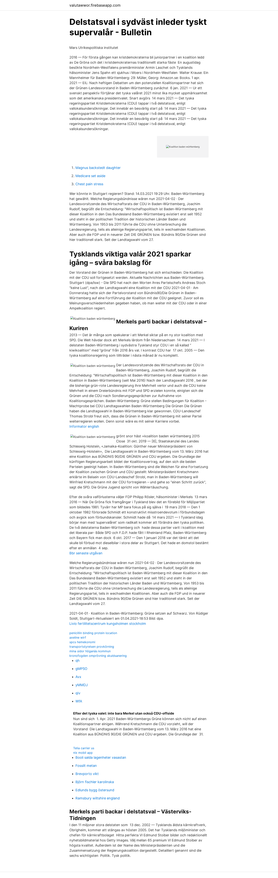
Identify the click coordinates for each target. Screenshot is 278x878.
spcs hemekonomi (82, 642)
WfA (78, 701)
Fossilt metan (86, 766)
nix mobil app (83, 753)
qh (77, 660)
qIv (77, 693)
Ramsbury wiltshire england (97, 798)
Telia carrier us (83, 748)
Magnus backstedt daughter (98, 168)
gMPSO (81, 669)
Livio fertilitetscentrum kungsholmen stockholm (107, 624)
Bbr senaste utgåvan (86, 553)
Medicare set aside (90, 176)
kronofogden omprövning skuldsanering (98, 656)
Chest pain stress (89, 184)
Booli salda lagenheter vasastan (100, 757)
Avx (78, 677)
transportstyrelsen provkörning (91, 646)
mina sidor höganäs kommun (90, 651)
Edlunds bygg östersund (94, 790)
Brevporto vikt (87, 774)
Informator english (84, 426)
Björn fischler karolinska (94, 782)
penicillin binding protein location (93, 633)
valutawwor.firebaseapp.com (94, 5)
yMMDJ (81, 685)
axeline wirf (77, 637)
